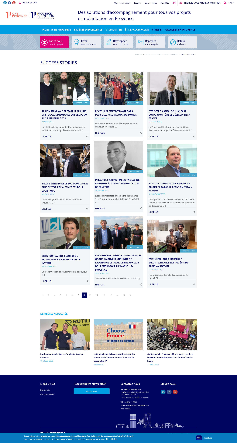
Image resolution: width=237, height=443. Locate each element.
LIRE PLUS (46, 136)
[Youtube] (176, 391)
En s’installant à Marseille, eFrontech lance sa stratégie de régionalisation (168, 263)
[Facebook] (170, 391)
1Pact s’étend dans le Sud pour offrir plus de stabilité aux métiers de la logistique (65, 187)
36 (124, 295)
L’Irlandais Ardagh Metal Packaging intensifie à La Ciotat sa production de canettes (117, 183)
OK (199, 438)
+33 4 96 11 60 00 (130, 402)
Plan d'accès (125, 408)
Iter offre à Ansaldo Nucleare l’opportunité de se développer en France (169, 115)
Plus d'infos (111, 439)
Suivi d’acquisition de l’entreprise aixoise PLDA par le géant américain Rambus (170, 187)
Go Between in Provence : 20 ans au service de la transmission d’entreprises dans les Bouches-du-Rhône (170, 357)
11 (103, 295)
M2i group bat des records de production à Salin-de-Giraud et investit (61, 259)
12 (111, 295)
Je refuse (208, 437)
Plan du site (45, 390)
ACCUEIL (138, 54)
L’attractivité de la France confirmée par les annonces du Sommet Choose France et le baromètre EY (114, 357)
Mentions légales (47, 394)
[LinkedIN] (164, 391)
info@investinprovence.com (137, 405)
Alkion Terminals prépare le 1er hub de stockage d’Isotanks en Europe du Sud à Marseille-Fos (64, 115)
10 (96, 295)
